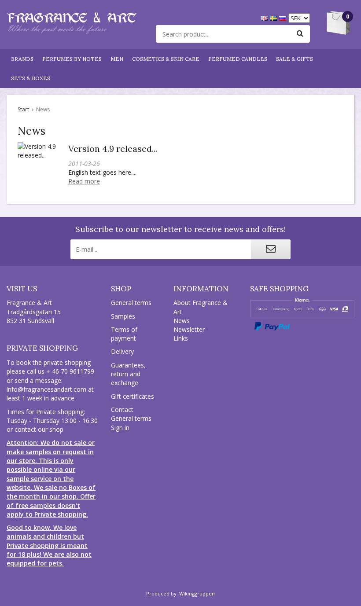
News (181, 320)
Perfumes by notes (72, 58)
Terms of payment (124, 333)
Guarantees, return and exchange (128, 374)
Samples (123, 316)
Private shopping (42, 348)
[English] (265, 17)
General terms (131, 302)
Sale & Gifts (294, 58)
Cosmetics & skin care (165, 58)
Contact (122, 409)
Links (180, 338)
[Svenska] (274, 17)
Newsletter (189, 329)
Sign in (120, 427)
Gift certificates (132, 396)
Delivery (122, 351)
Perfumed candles (237, 58)
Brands (22, 58)
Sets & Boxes (30, 78)
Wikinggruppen (197, 593)
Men (117, 58)
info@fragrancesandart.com (46, 389)
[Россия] (283, 17)
